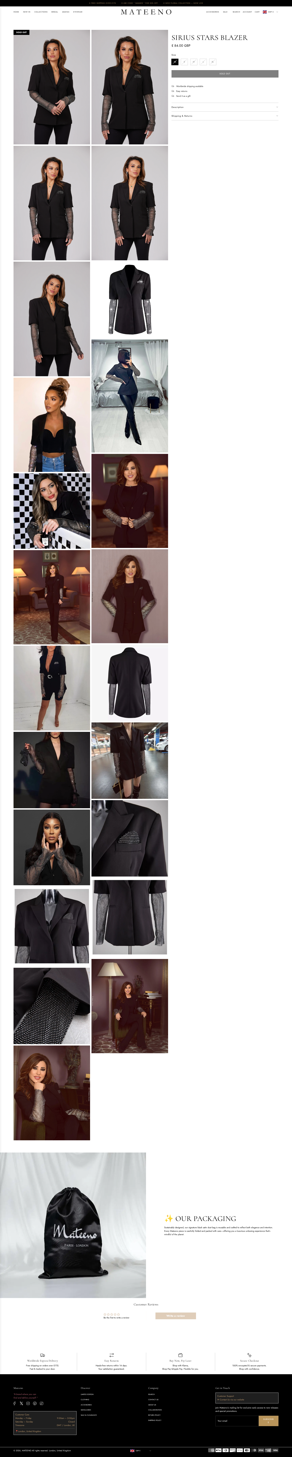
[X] (21, 1403)
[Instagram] (28, 1403)
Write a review (175, 1316)
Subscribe (268, 1421)
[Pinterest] (35, 1403)
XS (175, 61)
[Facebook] (14, 1403)
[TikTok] (42, 1403)
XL (213, 61)
